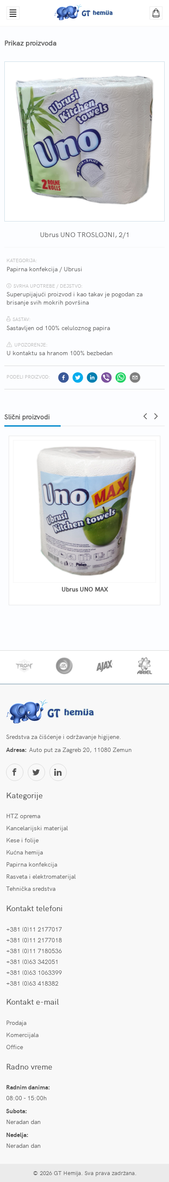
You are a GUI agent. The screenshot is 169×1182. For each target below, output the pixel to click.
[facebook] (63, 377)
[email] (135, 377)
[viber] (106, 377)
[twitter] (77, 377)
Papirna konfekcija (32, 268)
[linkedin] (92, 377)
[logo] (51, 712)
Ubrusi (73, 268)
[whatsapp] (120, 377)
